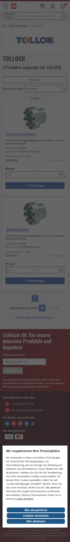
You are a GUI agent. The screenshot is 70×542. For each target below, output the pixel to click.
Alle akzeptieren (35, 510)
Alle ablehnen (36, 521)
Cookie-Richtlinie (24, 498)
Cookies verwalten (36, 516)
